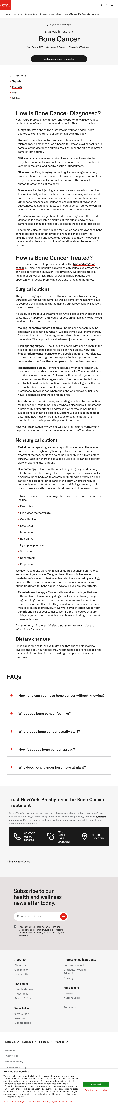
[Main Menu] (112, 5)
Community (21, 969)
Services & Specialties (50, 14)
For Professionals (74, 965)
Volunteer (20, 1018)
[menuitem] (30, 837)
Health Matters (23, 989)
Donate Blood (22, 1022)
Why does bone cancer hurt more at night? (52, 767)
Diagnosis (16, 81)
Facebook (29, 1042)
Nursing (68, 978)
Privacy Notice (11, 1055)
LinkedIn (46, 1042)
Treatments (17, 87)
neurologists (92, 353)
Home (7, 14)
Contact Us (21, 974)
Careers (69, 993)
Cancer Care (31, 14)
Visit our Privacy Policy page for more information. (52, 1101)
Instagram (12, 1042)
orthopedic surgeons (70, 353)
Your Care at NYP (35, 47)
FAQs (14, 92)
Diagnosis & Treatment (79, 47)
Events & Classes (25, 998)
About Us (20, 965)
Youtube (61, 1042)
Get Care (16, 98)
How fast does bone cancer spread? (46, 749)
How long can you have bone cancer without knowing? (61, 695)
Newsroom (21, 994)
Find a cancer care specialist (58, 58)
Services (18, 14)
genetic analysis (28, 611)
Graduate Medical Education (75, 971)
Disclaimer (10, 1050)
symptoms (101, 816)
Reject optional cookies (96, 1090)
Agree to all (96, 1084)
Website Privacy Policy (15, 1067)
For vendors (71, 1007)
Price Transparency (14, 1061)
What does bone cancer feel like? (44, 713)
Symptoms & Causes (55, 47)
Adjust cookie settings (13, 1101)
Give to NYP (21, 1013)
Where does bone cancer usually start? (49, 731)
